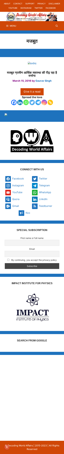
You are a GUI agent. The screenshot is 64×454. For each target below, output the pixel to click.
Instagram (26, 8)
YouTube (12, 8)
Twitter (38, 8)
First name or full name (32, 238)
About (7, 4)
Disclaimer (54, 4)
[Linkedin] (20, 102)
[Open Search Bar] (57, 25)
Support (29, 4)
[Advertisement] (32, 392)
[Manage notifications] (6, 447)
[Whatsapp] (26, 102)
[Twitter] (32, 102)
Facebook (51, 8)
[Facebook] (14, 102)
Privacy (41, 4)
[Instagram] (44, 102)
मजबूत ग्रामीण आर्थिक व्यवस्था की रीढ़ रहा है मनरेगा (32, 74)
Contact (17, 4)
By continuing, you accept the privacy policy (34, 260)
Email (32, 249)
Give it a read (32, 91)
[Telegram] (38, 102)
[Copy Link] (50, 102)
